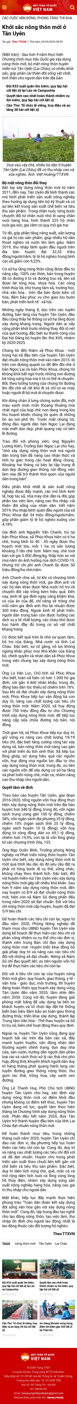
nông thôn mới (25, 1244)
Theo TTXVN (19, 41)
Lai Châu (61, 1244)
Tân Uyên (45, 1244)
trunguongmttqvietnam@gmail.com (43, 1393)
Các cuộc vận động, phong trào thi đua (37, 18)
